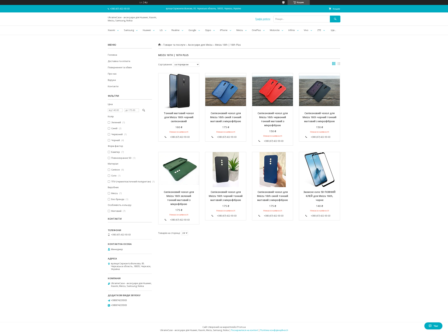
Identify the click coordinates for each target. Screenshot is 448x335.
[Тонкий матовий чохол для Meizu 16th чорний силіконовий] (178, 90)
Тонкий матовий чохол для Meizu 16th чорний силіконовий (179, 117)
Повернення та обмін (120, 67)
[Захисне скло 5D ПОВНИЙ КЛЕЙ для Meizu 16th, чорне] (319, 169)
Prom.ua (241, 327)
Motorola (274, 30)
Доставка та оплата (119, 61)
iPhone (223, 30)
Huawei (147, 30)
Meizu (239, 30)
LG (161, 30)
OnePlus (256, 30)
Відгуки (112, 80)
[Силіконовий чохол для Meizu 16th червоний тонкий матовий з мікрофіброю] (272, 90)
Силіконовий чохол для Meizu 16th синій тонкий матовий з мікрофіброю (225, 117)
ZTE (319, 30)
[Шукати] (335, 19)
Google (192, 30)
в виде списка (338, 64)
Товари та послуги (174, 44)
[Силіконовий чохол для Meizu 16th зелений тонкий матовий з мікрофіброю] (178, 169)
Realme (176, 30)
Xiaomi (111, 30)
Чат (436, 325)
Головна (112, 54)
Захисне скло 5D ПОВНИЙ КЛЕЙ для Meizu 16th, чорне (319, 196)
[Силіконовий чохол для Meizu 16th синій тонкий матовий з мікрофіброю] (225, 90)
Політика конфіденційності (274, 330)
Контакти (113, 86)
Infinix (291, 30)
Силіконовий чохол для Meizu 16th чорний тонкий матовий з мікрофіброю (319, 117)
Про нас (112, 73)
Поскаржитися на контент (244, 330)
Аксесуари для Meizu (200, 44)
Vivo (306, 30)
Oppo (208, 30)
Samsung (129, 30)
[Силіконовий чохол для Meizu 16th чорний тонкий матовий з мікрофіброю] (319, 90)
